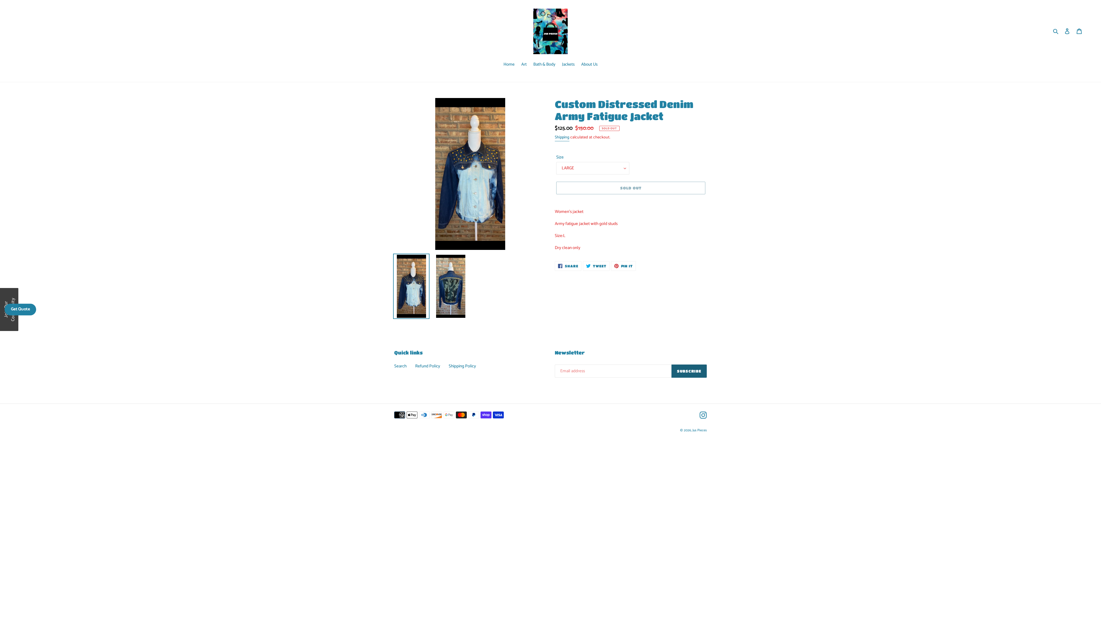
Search (400, 366)
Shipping (562, 137)
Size (560, 157)
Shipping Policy (462, 366)
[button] (20, 309)
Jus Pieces (699, 430)
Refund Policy (427, 366)
